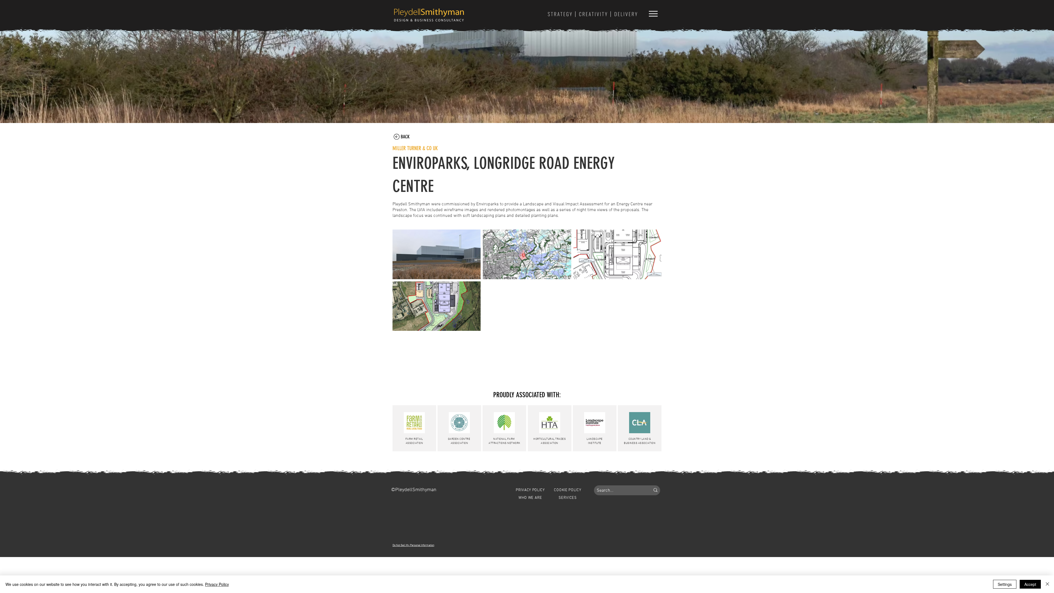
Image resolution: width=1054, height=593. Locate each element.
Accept (1030, 584)
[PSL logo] (429, 15)
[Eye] (592, 13)
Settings (1005, 584)
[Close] (1047, 584)
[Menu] (653, 13)
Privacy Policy (217, 584)
